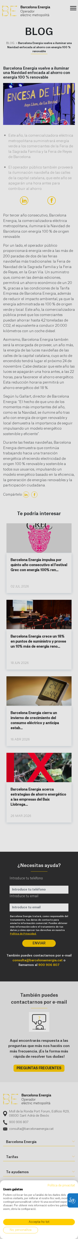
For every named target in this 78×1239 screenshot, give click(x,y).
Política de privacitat (61, 1185)
